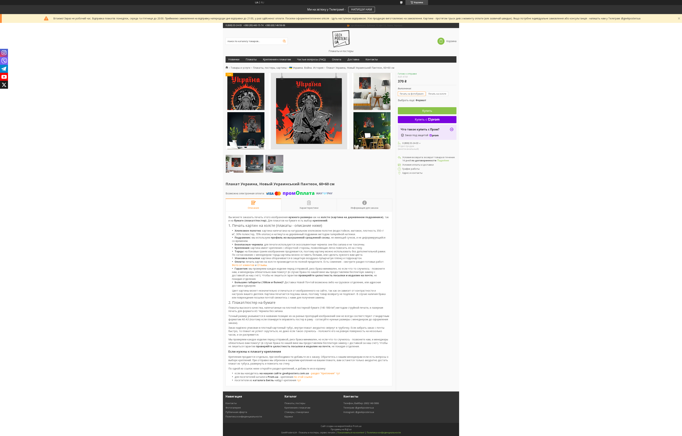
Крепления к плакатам (277, 59)
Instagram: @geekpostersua (358, 412)
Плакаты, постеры (295, 403)
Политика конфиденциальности (244, 416)
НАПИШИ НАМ (361, 9)
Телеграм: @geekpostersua (358, 407)
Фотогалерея (233, 407)
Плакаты (251, 59)
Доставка (353, 59)
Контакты (372, 59)
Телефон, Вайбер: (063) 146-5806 (361, 403)
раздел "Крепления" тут (325, 373)
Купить (427, 111)
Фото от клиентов (243, 265)
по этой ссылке (303, 377)
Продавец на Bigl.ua (341, 429)
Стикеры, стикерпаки (297, 412)
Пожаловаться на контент (350, 432)
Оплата (336, 59)
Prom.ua (357, 426)
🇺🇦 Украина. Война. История (306, 67)
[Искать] (284, 41)
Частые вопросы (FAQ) (311, 59)
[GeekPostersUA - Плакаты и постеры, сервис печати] (341, 39)
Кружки (289, 416)
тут (299, 380)
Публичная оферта (236, 412)
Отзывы (262, 265)
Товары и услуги (240, 67)
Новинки (233, 59)
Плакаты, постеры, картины (270, 67)
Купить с (421, 119)
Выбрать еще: (412, 100)
